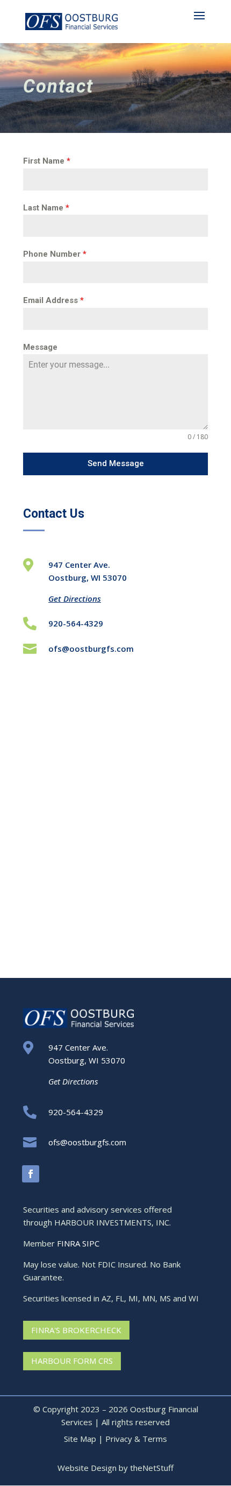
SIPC (90, 1243)
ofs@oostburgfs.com (91, 648)
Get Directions (74, 598)
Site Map (80, 1438)
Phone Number (54, 254)
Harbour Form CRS (72, 1360)
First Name (46, 161)
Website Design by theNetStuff (115, 1467)
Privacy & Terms (136, 1438)
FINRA (68, 1243)
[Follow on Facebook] (30, 1173)
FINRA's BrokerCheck (76, 1330)
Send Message (116, 463)
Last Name (46, 208)
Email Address (53, 300)
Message (40, 347)
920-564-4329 (75, 623)
